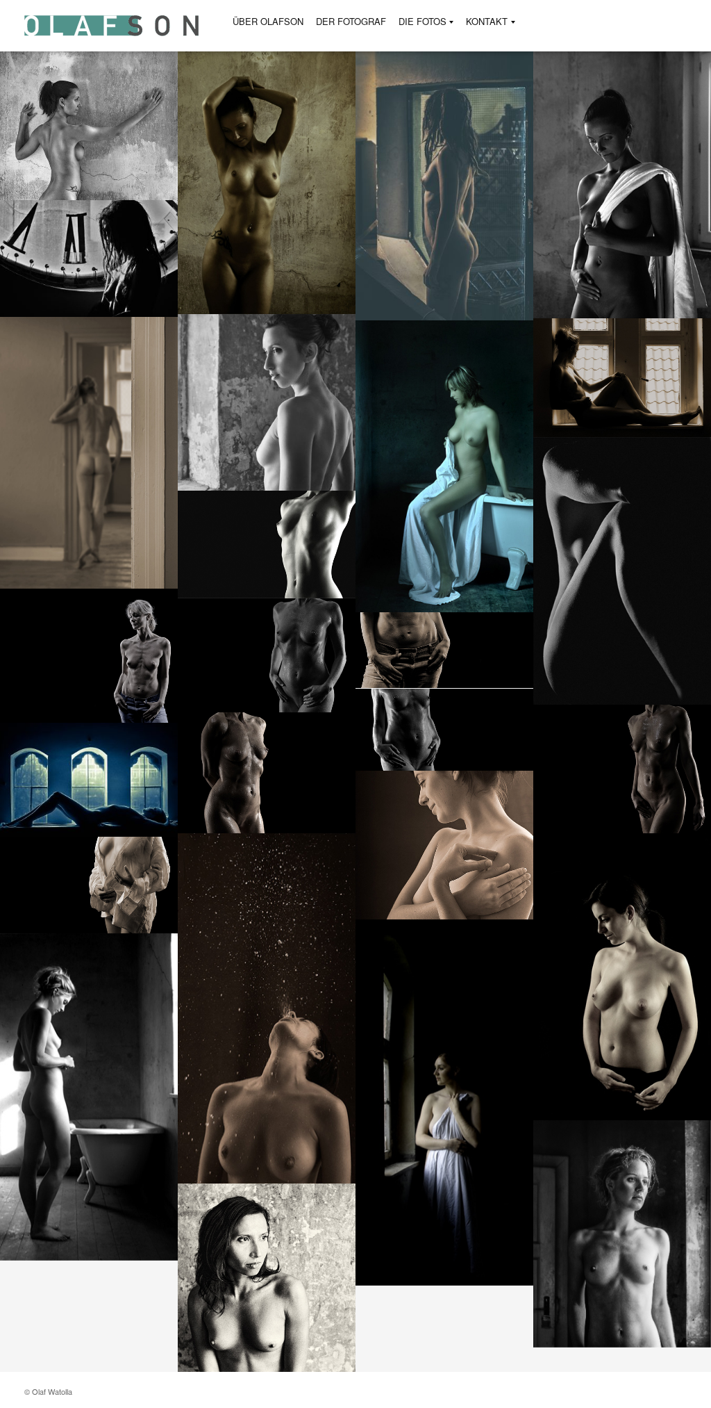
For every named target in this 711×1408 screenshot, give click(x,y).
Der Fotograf (351, 21)
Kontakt (487, 22)
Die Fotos (422, 22)
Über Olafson (268, 21)
